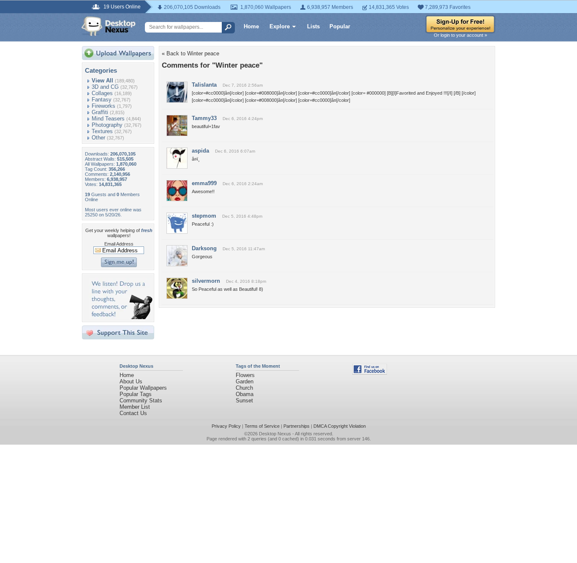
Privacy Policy (226, 426)
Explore (279, 26)
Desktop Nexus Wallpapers (109, 26)
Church (244, 388)
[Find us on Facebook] (369, 372)
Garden (244, 381)
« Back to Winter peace (190, 53)
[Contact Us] (120, 317)
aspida (200, 151)
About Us (131, 381)
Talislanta (204, 85)
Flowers (245, 375)
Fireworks (103, 106)
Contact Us (133, 413)
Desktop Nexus (275, 433)
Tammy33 (204, 118)
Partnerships (296, 426)
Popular (339, 26)
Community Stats (141, 400)
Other (98, 137)
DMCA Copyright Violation (339, 426)
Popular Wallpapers (143, 388)
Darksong (204, 248)
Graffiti (100, 112)
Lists (313, 26)
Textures (102, 131)
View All (102, 80)
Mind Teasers (108, 118)
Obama (244, 394)
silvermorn (206, 281)
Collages (102, 93)
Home (251, 26)
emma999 (204, 183)
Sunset (244, 400)
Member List (135, 407)
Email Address (118, 243)
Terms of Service (262, 426)
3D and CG (105, 87)
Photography (107, 125)
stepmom (204, 216)
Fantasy (102, 99)
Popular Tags (136, 394)
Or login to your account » (460, 35)
